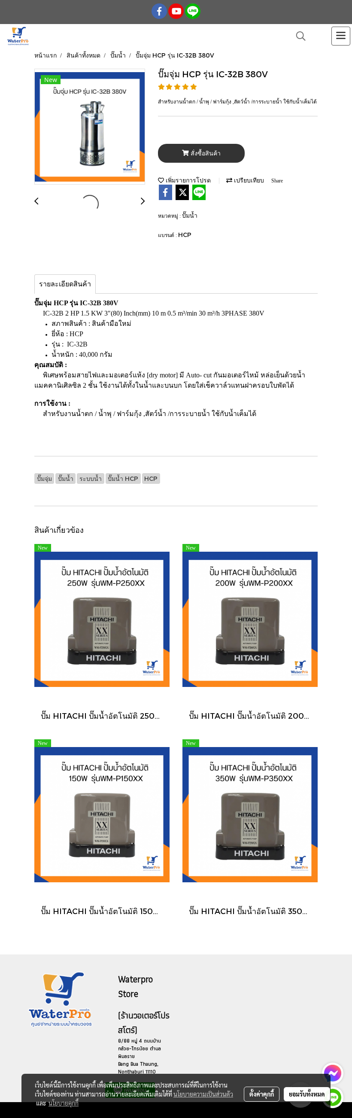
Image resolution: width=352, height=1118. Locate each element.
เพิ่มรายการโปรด (187, 180)
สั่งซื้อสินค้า (205, 153)
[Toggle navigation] (340, 36)
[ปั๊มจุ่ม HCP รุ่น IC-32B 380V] (90, 127)
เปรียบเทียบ (248, 180)
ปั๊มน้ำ (189, 215)
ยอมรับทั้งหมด (307, 1094)
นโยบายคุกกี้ (64, 1103)
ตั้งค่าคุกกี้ (261, 1094)
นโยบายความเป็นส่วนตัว (203, 1094)
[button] (297, 36)
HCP (184, 234)
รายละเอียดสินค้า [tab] (65, 284)
